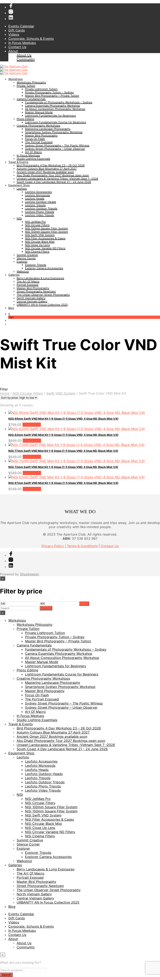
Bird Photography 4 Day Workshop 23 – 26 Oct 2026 (51, 165)
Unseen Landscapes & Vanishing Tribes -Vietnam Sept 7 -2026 (57, 178)
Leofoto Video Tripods (39, 215)
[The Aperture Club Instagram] (10, 13)
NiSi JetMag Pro (35, 221)
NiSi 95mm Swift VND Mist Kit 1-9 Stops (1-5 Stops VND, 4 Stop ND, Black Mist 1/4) (63, 418)
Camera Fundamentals (31, 99)
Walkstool (23, 271)
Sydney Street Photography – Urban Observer (55, 148)
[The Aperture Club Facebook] (10, 7)
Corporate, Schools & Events (31, 38)
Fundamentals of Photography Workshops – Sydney (58, 102)
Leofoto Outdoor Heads (40, 201)
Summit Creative (27, 254)
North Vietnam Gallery (31, 298)
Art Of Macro (33, 152)
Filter (84, 603)
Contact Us (17, 47)
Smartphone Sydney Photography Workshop (53, 132)
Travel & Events (18, 162)
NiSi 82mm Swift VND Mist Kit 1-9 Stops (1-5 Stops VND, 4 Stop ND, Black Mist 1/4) (63, 434)
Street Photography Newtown (36, 291)
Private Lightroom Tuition (41, 89)
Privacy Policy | (54, 546)
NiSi (19, 218)
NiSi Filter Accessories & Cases (45, 238)
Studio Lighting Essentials (33, 158)
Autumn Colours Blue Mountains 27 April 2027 (47, 168)
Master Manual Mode (39, 112)
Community (26, 59)
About (13, 51)
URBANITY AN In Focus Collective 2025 (42, 304)
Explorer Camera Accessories (44, 268)
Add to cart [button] (31, 425)
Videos (13, 34)
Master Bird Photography (41, 135)
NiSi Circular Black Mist (40, 241)
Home (4, 393)
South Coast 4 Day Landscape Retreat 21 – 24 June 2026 (54, 181)
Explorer (22, 261)
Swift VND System (60, 393)
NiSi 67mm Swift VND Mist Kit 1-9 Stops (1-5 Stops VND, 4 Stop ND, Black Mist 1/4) (63, 483)
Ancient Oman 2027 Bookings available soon (45, 172)
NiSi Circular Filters (37, 225)
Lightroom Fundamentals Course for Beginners (55, 122)
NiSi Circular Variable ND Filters (45, 248)
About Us (24, 55)
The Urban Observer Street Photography (43, 294)
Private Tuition (26, 85)
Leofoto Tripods (35, 205)
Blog (11, 308)
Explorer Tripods (35, 264)
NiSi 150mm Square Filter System (46, 231)
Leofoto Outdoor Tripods (41, 208)
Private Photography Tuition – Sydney (49, 92)
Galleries (14, 274)
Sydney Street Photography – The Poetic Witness (57, 145)
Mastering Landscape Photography (47, 128)
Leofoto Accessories (38, 191)
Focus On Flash (35, 138)
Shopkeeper (29, 574)
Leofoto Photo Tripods (39, 211)
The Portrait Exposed (38, 142)
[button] (9, 314)
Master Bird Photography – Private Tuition (52, 95)
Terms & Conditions (82, 546)
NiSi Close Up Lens (37, 245)
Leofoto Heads (34, 198)
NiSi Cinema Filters (37, 251)
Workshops (15, 79)
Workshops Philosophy (31, 82)
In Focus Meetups (22, 43)
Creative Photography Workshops (38, 125)
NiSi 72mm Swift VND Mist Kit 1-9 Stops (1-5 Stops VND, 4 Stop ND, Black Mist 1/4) (63, 467)
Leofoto (22, 188)
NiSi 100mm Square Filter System (46, 228)
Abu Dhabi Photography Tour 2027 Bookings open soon (53, 175)
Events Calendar (21, 26)
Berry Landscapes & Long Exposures (40, 278)
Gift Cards (16, 30)
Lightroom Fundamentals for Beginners (50, 115)
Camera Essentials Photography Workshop (52, 105)
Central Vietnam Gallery (32, 301)
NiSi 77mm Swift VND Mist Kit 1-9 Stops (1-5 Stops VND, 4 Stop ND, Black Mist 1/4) (63, 450)
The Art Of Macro (28, 281)
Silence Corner (26, 258)
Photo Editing (25, 118)
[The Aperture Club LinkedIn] (10, 19)
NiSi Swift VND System (40, 235)
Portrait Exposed (27, 284)
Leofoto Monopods (37, 195)
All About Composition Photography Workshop (55, 109)
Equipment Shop (19, 185)
